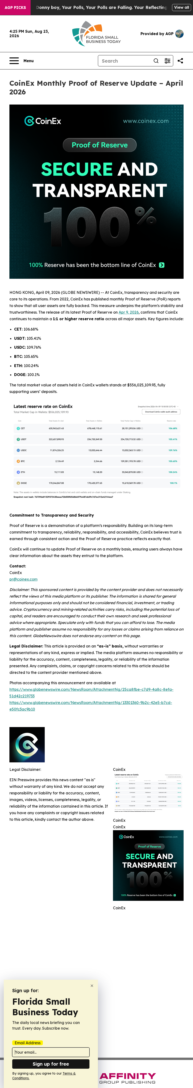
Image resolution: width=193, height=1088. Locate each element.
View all (181, 7)
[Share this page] (180, 60)
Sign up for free (51, 1064)
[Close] (92, 985)
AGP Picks (15, 7)
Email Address (27, 1042)
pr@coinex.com (23, 579)
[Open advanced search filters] (167, 60)
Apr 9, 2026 (129, 312)
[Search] (156, 60)
